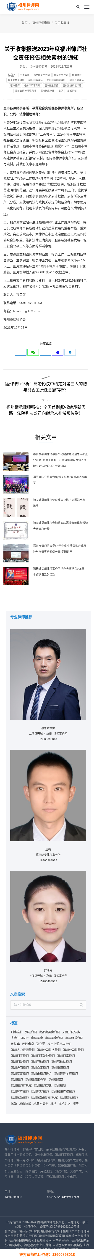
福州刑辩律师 (20, 1061)
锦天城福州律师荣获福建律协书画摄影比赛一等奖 (60, 503)
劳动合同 (31, 1032)
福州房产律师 (20, 1091)
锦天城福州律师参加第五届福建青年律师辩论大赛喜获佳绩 (60, 526)
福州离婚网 (44, 1240)
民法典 (15, 1044)
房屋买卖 (37, 1038)
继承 (53, 1103)
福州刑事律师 (36, 80)
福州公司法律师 (16, 80)
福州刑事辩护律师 (56, 80)
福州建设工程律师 (66, 1073)
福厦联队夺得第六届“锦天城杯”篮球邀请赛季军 (60, 480)
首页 (25, 23)
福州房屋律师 (51, 85)
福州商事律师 (40, 1067)
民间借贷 (76, 75)
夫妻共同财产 (20, 1038)
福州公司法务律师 (49, 1050)
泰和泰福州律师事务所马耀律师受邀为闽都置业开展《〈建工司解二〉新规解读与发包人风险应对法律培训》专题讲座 (60, 460)
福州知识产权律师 (72, 85)
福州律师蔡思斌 (21, 1085)
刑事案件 (24, 75)
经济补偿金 (40, 1103)
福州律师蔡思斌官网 (51, 1236)
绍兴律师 (46, 1245)
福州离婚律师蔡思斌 (25, 91)
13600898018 (13, 1197)
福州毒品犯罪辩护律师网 (21, 1236)
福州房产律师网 (51, 1231)
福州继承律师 (47, 91)
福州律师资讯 (41, 23)
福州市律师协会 (41, 1073)
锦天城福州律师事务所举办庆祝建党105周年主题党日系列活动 (60, 571)
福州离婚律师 (20, 1097)
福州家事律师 (20, 1073)
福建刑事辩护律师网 (22, 1240)
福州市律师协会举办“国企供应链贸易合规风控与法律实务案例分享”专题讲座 (59, 548)
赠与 (76, 1103)
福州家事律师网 (29, 1231)
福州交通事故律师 (59, 1044)
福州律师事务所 (32, 85)
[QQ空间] (57, 352)
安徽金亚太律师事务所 (67, 1245)
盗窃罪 (40, 1044)
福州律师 (15, 85)
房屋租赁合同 (74, 1038)
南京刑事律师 (61, 1240)
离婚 (60, 91)
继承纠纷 (64, 1103)
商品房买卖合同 (42, 75)
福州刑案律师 (66, 1055)
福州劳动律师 (40, 1061)
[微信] (33, 352)
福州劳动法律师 (61, 1061)
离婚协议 (72, 91)
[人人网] (70, 352)
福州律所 (60, 1085)
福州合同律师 (77, 80)
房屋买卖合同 (61, 75)
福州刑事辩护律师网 (76, 1231)
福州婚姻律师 (60, 1067)
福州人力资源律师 (23, 1050)
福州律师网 (55, 1079)
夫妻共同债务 (71, 1032)
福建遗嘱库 (31, 1245)
